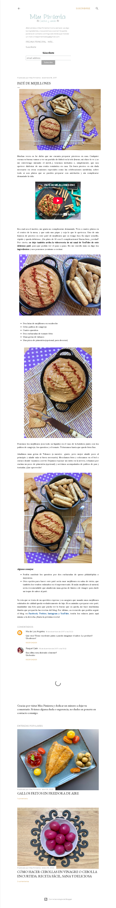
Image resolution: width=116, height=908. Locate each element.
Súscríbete (48, 53)
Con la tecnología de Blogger (60, 899)
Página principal (36, 42)
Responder (31, 643)
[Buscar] (97, 8)
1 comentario (22, 798)
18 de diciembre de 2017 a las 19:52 (52, 648)
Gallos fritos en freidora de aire (48, 793)
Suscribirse (83, 8)
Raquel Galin (32, 648)
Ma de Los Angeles (35, 631)
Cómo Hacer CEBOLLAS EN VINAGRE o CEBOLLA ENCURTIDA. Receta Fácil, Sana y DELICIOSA (57, 874)
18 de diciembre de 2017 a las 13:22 (59, 631)
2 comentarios (23, 881)
